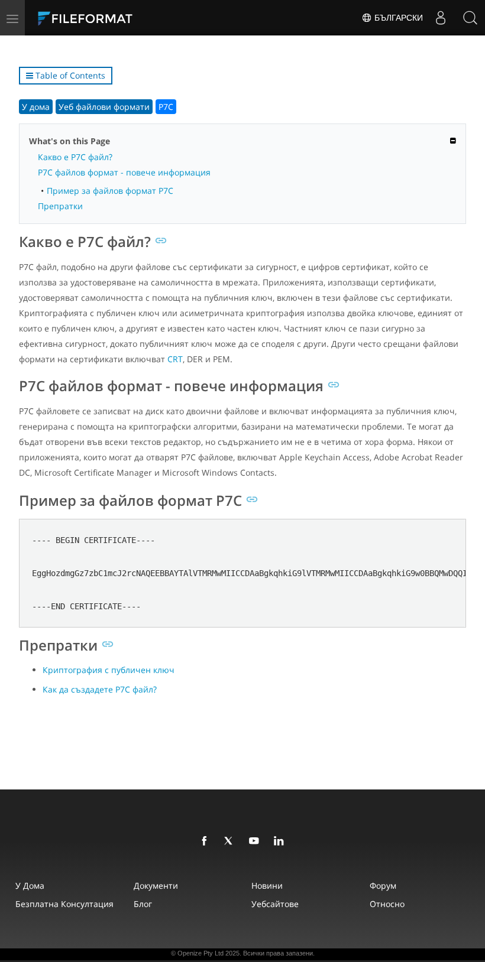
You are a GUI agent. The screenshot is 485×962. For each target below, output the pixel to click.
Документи (156, 885)
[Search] (470, 17)
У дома (36, 106)
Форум (383, 885)
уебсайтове (275, 903)
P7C (166, 106)
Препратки (60, 206)
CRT (175, 359)
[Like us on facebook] (206, 841)
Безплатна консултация (64, 903)
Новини (267, 885)
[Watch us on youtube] (256, 841)
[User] (440, 17)
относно (387, 903)
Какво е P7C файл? (75, 156)
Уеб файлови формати (104, 106)
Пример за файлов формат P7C (110, 190)
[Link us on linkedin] (281, 841)
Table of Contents (69, 75)
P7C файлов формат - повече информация (124, 172)
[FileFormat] (113, 17)
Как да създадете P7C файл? (100, 689)
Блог (143, 903)
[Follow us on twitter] (231, 841)
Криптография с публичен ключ (108, 669)
